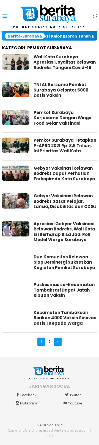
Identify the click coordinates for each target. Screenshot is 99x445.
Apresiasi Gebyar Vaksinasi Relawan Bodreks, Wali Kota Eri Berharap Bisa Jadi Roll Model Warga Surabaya (64, 232)
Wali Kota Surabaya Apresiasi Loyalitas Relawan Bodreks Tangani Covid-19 (65, 62)
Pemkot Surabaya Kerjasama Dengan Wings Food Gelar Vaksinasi (62, 118)
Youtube (75, 403)
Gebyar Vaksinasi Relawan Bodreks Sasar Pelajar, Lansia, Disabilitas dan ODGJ (65, 201)
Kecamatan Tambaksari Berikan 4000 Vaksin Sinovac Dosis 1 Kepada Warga (65, 318)
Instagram (28, 403)
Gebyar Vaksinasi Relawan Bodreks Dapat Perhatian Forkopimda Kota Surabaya (64, 173)
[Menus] (5, 16)
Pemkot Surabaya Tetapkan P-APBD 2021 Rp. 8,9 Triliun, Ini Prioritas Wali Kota (65, 145)
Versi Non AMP (49, 425)
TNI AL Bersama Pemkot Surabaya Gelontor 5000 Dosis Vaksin (61, 90)
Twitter (75, 394)
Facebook (28, 394)
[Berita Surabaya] (50, 15)
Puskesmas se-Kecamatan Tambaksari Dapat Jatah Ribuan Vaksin (64, 290)
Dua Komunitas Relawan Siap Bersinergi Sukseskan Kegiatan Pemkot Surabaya (64, 262)
